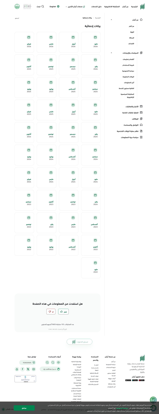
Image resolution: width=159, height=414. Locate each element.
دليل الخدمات (96, 6)
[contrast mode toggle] (58, 362)
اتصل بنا (96, 364)
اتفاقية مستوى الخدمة (111, 374)
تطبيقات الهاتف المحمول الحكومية (76, 399)
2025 (73, 68)
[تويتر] (28, 369)
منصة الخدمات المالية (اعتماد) (77, 394)
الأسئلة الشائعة (94, 373)
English (53, 6)
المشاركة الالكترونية (112, 6)
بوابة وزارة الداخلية (76, 361)
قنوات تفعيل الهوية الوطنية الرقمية (93, 379)
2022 (29, 226)
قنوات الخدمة (94, 376)
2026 (95, 46)
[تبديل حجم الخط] (52, 362)
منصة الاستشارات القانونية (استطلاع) (76, 389)
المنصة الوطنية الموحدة (77, 365)
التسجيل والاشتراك (93, 384)
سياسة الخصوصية (110, 364)
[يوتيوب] (33, 369)
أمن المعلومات (111, 386)
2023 (73, 204)
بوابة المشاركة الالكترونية (77, 383)
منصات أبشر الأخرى (75, 6)
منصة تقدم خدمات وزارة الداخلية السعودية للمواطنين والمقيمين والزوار (135, 367)
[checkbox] (63, 311)
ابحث (38, 6)
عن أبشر (125, 6)
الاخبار (113, 370)
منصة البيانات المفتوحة (77, 378)
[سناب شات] (16, 369)
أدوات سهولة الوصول (111, 379)
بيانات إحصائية (111, 383)
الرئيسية (134, 6)
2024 (73, 136)
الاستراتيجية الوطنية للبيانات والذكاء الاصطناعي (76, 372)
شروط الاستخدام (110, 367)
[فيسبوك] (22, 369)
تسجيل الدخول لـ (82, 341)
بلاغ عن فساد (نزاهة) (94, 368)
